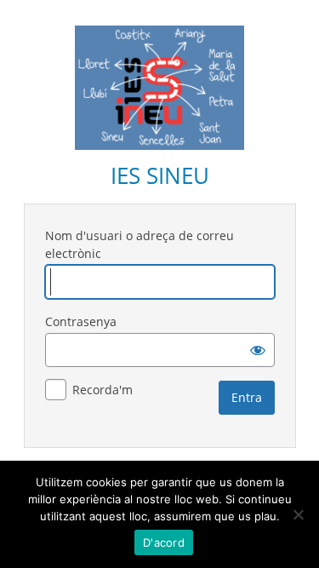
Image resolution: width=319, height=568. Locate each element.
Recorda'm (102, 390)
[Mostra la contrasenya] (258, 350)
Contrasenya (81, 321)
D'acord (164, 542)
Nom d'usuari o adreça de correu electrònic (139, 244)
